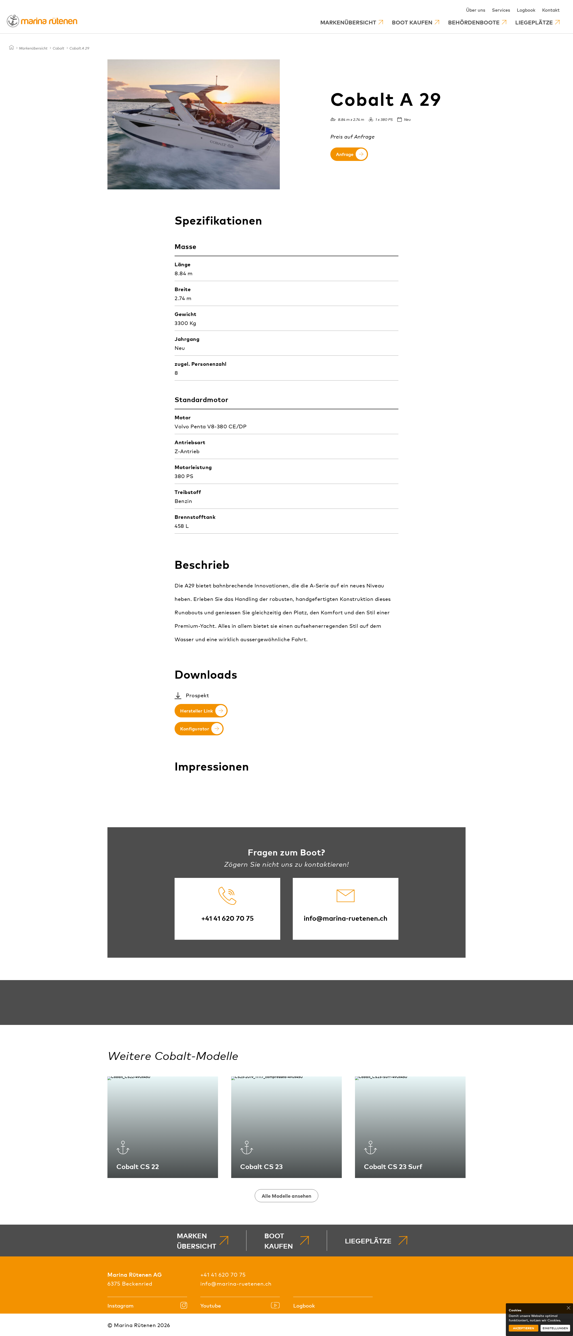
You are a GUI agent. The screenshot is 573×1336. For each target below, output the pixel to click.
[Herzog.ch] (11, 47)
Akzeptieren (523, 1328)
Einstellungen (555, 1328)
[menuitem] (351, 22)
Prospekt (197, 695)
